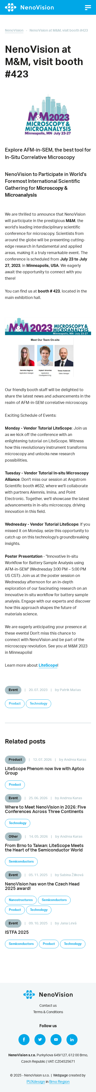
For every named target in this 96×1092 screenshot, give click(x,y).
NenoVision (14, 30)
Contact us (48, 1005)
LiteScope (48, 665)
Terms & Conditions (48, 1012)
